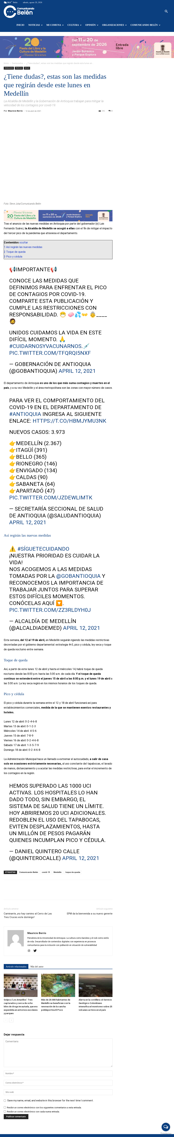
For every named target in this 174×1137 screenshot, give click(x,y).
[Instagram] (30, 951)
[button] (166, 11)
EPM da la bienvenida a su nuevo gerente (89, 913)
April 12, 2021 (77, 371)
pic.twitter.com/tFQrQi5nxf (50, 353)
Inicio (20, 25)
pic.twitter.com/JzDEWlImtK (50, 497)
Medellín (58, 872)
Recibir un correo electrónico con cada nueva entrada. (33, 1111)
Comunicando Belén (144, 25)
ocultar (23, 242)
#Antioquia (25, 414)
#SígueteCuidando (43, 549)
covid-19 (46, 872)
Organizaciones (113, 25)
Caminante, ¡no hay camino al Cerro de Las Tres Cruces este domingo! (28, 915)
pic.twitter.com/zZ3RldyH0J (50, 610)
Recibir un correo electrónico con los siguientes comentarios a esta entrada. (44, 1107)
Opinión (90, 25)
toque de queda (72, 872)
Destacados (17, 63)
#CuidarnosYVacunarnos (45, 346)
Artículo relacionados (16, 966)
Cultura (73, 25)
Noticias (34, 25)
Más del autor (37, 966)
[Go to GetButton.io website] (165, 1133)
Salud (27, 68)
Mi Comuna (53, 25)
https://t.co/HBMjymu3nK (69, 421)
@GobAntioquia (78, 576)
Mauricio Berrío (15, 111)
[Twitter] (36, 951)
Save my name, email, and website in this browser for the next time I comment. (50, 1100)
